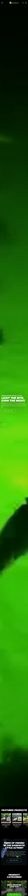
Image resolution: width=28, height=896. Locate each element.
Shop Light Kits (8, 410)
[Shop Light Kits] (14, 852)
